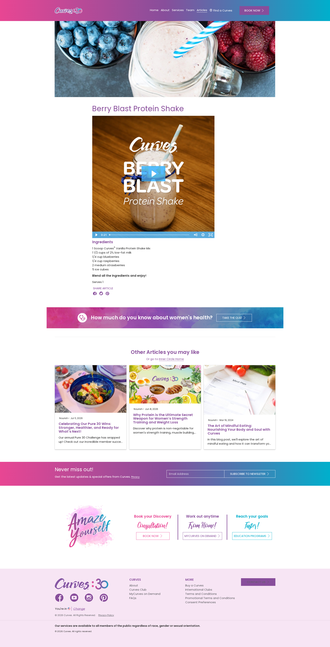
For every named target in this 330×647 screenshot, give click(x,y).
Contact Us (256, 582)
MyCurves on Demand (144, 594)
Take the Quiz (232, 318)
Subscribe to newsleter (247, 474)
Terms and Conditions (201, 594)
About (133, 585)
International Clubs (198, 590)
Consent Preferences (200, 602)
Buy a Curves (194, 585)
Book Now (151, 536)
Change (79, 609)
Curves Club (137, 590)
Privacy (135, 476)
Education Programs (250, 536)
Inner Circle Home (171, 359)
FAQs (132, 598)
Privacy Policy (106, 615)
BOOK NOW (252, 10)
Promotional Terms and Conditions (210, 598)
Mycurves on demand (200, 536)
